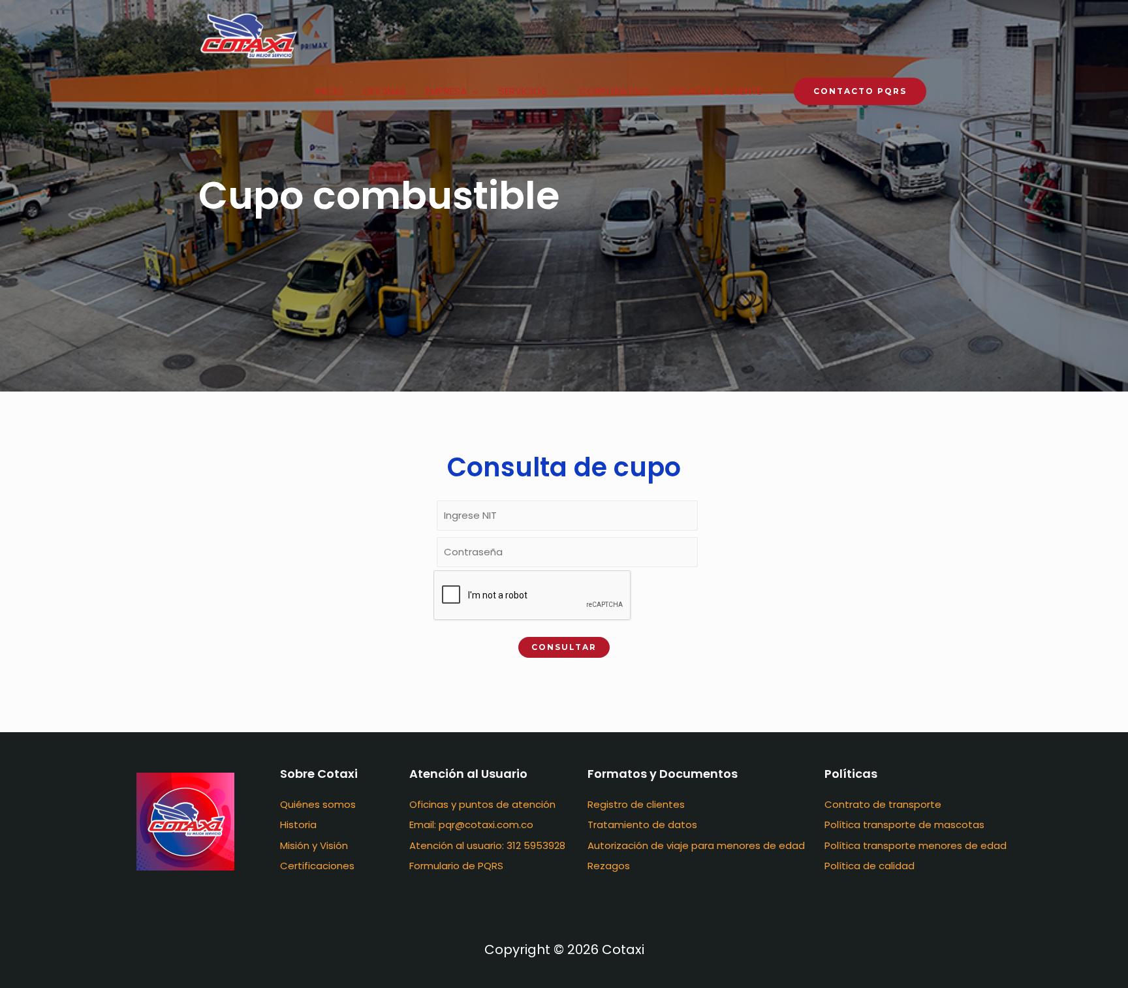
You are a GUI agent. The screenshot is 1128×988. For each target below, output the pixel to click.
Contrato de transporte (882, 804)
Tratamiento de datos (642, 824)
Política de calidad (869, 865)
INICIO (329, 91)
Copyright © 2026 (564, 949)
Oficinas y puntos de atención (482, 804)
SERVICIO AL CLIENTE (715, 91)
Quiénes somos (318, 804)
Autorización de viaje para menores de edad (696, 845)
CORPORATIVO (614, 91)
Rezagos (609, 865)
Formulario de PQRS (456, 865)
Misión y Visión (314, 845)
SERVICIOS (523, 91)
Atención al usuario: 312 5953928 (487, 845)
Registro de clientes (636, 804)
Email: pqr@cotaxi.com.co (471, 824)
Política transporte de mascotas (904, 824)
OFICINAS (384, 91)
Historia (298, 824)
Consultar (564, 647)
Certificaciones (317, 865)
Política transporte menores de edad (915, 845)
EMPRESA (446, 91)
